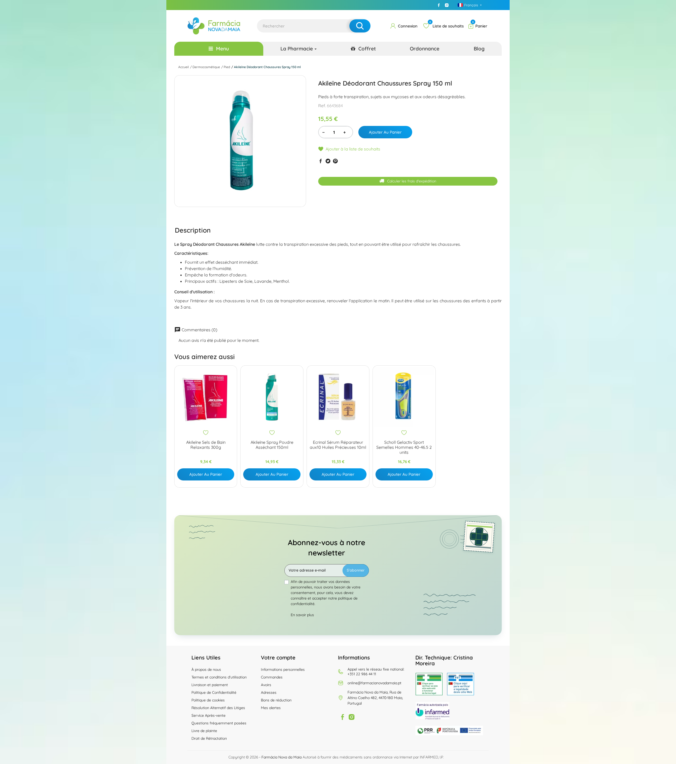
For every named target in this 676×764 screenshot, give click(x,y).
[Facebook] (439, 5)
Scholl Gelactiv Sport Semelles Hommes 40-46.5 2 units (404, 447)
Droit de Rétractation (209, 738)
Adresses (268, 692)
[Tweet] (328, 160)
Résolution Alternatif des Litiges (218, 707)
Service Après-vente (208, 715)
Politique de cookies (208, 700)
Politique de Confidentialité (213, 692)
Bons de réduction (276, 700)
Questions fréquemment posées (218, 723)
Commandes (272, 677)
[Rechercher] (359, 25)
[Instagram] (447, 5)
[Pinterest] (335, 160)
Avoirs (266, 684)
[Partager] (320, 160)
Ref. (322, 105)
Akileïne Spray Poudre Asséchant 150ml (272, 445)
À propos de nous (206, 669)
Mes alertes (271, 707)
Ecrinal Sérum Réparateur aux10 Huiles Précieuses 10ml (338, 445)
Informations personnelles (283, 669)
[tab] (192, 230)
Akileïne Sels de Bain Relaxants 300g (206, 445)
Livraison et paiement (209, 684)
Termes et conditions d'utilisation (219, 677)
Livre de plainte (204, 730)
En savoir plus (302, 614)
